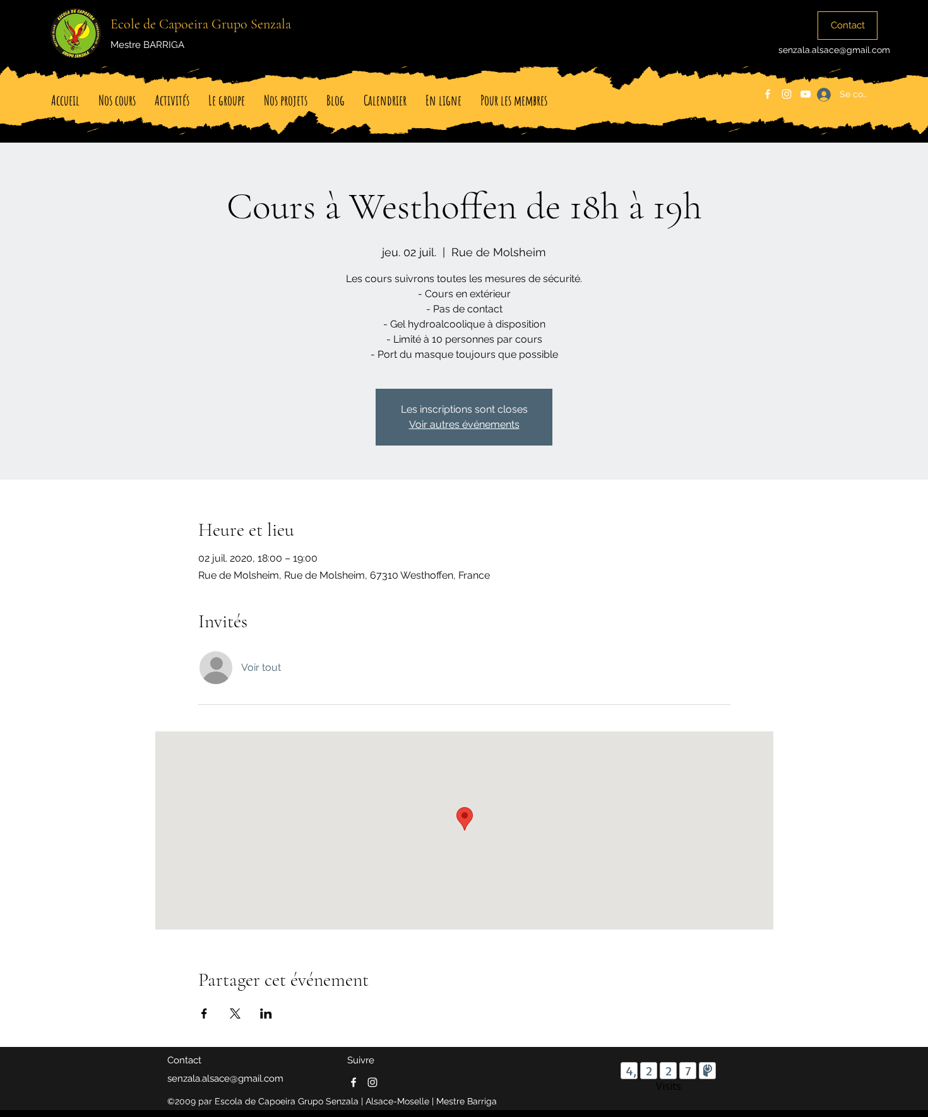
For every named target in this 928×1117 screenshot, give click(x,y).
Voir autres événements (464, 424)
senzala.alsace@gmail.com (834, 50)
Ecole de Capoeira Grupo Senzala (200, 24)
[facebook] (767, 94)
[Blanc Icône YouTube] (805, 94)
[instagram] (786, 94)
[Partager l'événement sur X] (235, 1013)
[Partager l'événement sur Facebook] (204, 1013)
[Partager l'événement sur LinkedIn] (266, 1013)
